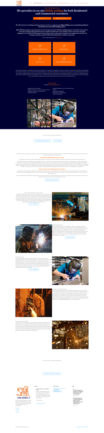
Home (31, 3)
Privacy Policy (78, 426)
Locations (72, 3)
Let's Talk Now (34, 204)
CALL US (42, 18)
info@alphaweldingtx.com (40, 403)
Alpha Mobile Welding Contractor (60, 388)
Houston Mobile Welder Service (63, 3)
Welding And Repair (57, 390)
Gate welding (56, 389)
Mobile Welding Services (37, 3)
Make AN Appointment (52, 180)
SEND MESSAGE (62, 18)
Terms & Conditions (85, 426)
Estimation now (58, 37)
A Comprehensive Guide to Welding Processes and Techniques (78, 391)
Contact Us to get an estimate (52, 373)
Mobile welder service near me (50, 3)
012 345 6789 (57, 141)
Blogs (78, 3)
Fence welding (56, 390)
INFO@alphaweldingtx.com (42, 141)
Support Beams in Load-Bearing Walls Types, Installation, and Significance (78, 400)
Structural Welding (83, 3)
